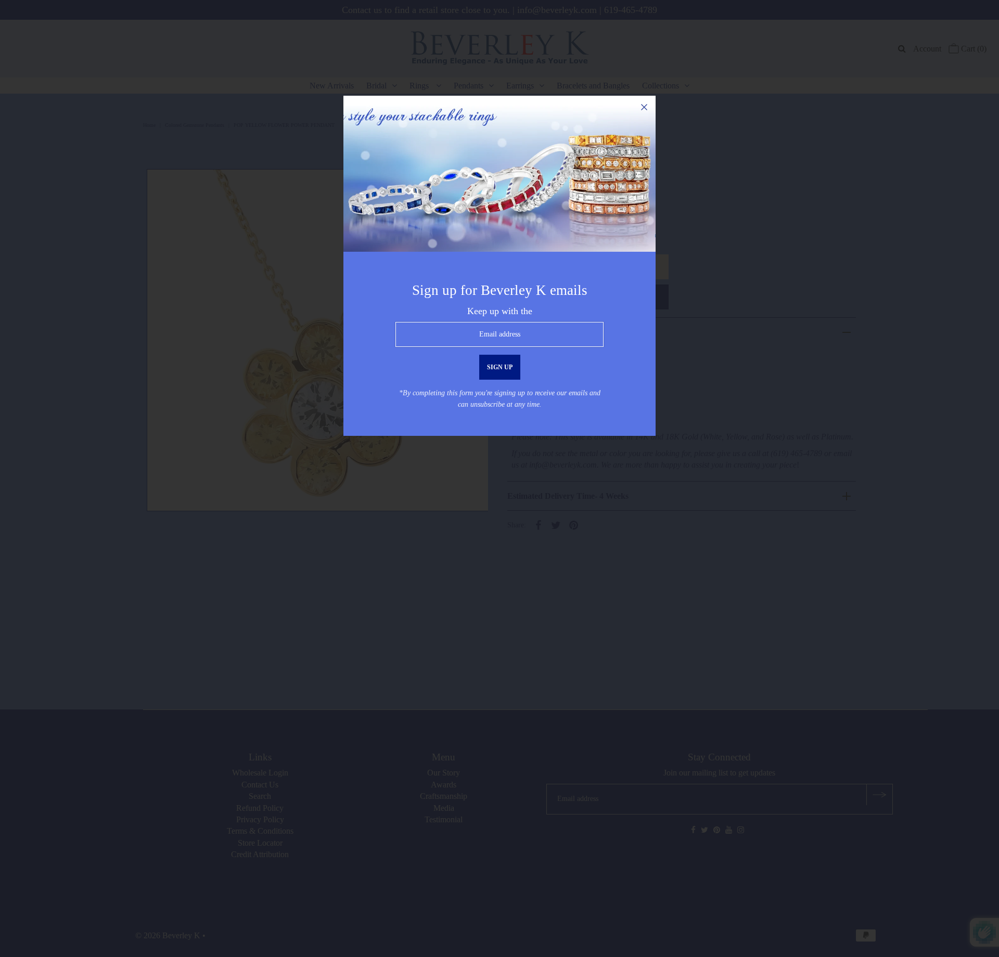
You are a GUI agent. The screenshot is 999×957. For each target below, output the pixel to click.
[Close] (644, 107)
